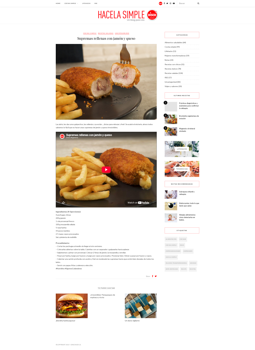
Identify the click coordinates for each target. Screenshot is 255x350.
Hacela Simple (171, 257)
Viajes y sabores (171, 86)
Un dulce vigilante (132, 320)
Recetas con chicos (173, 64)
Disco (182, 245)
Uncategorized (122, 33)
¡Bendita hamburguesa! (65, 320)
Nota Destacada (172, 269)
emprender (188, 251)
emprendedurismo (173, 251)
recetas (193, 269)
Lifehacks (86, 3)
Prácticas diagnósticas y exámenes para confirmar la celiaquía (189, 105)
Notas (167, 60)
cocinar (183, 239)
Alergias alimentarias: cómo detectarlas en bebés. (187, 217)
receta (183, 269)
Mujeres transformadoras (175, 55)
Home (58, 3)
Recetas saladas (105, 33)
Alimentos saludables (173, 42)
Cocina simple (70, 3)
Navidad (193, 263)
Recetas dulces (171, 69)
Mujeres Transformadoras (176, 263)
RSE (96, 3)
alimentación (171, 239)
